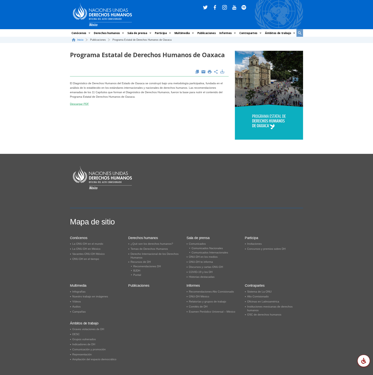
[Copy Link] (197, 72)
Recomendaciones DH (147, 266)
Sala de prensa (137, 33)
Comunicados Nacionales (207, 248)
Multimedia (182, 33)
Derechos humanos (107, 33)
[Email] (203, 72)
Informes (225, 33)
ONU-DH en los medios (203, 256)
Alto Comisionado (258, 296)
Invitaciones (254, 243)
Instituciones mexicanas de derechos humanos (270, 308)
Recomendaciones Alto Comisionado (211, 291)
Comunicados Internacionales (210, 252)
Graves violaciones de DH (88, 329)
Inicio (80, 39)
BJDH (136, 270)
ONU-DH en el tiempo (85, 258)
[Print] (210, 72)
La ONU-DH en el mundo (87, 243)
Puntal (137, 274)
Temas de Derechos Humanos (149, 248)
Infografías (78, 291)
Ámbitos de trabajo (278, 33)
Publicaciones (206, 33)
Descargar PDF (79, 103)
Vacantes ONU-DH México (88, 253)
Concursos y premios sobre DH (266, 248)
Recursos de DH (141, 261)
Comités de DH (198, 306)
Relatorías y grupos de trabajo (207, 301)
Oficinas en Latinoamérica (263, 301)
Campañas (79, 311)
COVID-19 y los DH (201, 271)
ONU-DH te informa (201, 261)
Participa (161, 33)
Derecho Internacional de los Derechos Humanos (155, 255)
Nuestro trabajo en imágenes (90, 296)
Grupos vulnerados (84, 339)
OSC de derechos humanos (264, 314)
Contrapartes (248, 33)
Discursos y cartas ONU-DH (206, 266)
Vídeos (76, 301)
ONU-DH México (199, 296)
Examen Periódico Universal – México (212, 311)
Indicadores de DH (83, 344)
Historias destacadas (201, 276)
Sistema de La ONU (259, 291)
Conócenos (78, 33)
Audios (76, 306)
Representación (82, 354)
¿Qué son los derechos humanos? (152, 243)
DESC (76, 334)
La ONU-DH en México (86, 248)
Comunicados (197, 243)
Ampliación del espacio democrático (94, 359)
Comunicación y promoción (89, 349)
